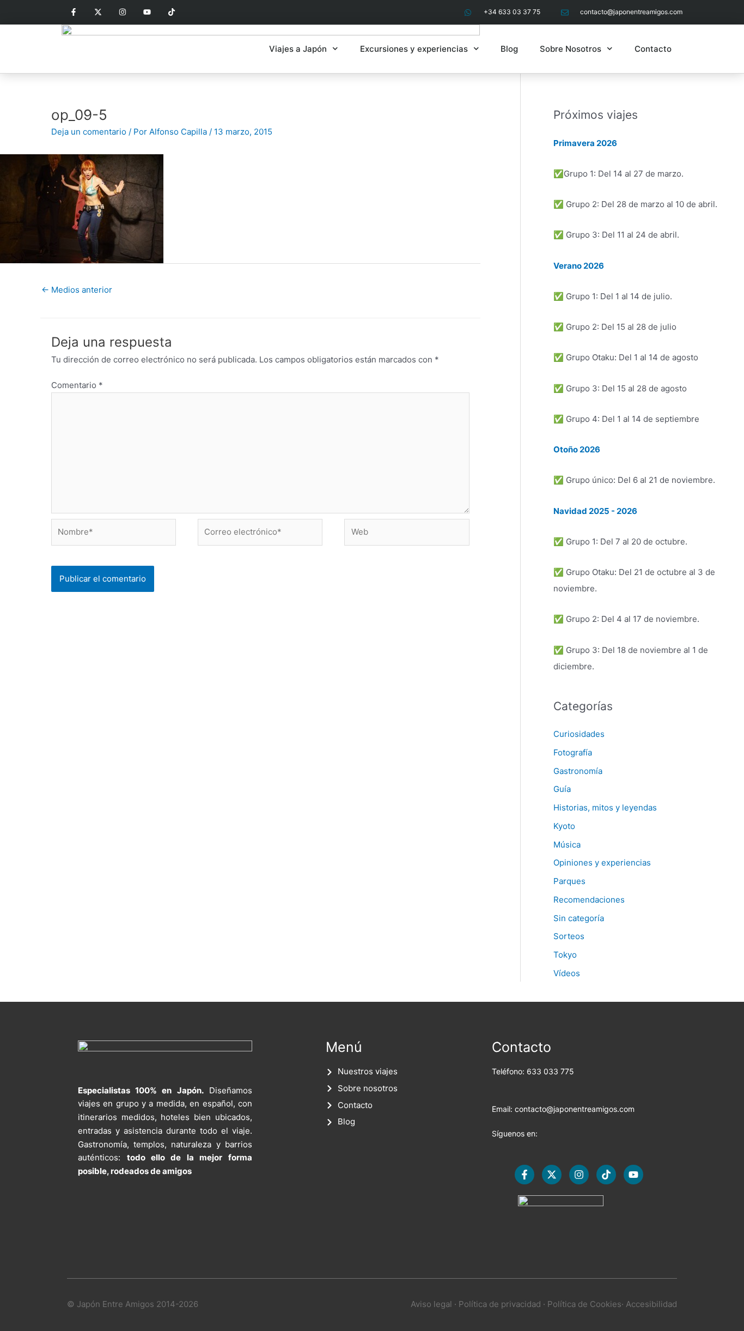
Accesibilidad (651, 1304)
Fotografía (572, 752)
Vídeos (566, 973)
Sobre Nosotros (570, 49)
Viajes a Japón (298, 49)
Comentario (77, 385)
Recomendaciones (589, 899)
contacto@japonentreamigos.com (575, 1109)
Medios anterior (76, 290)
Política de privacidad (500, 1304)
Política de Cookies (584, 1304)
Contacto (653, 49)
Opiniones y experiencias (602, 862)
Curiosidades (579, 734)
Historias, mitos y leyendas (605, 807)
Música (567, 844)
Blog (509, 49)
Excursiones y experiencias (414, 49)
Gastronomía (577, 771)
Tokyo (565, 954)
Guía (562, 789)
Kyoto (564, 826)
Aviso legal (431, 1304)
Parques (569, 881)
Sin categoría (578, 918)
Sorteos (568, 936)
